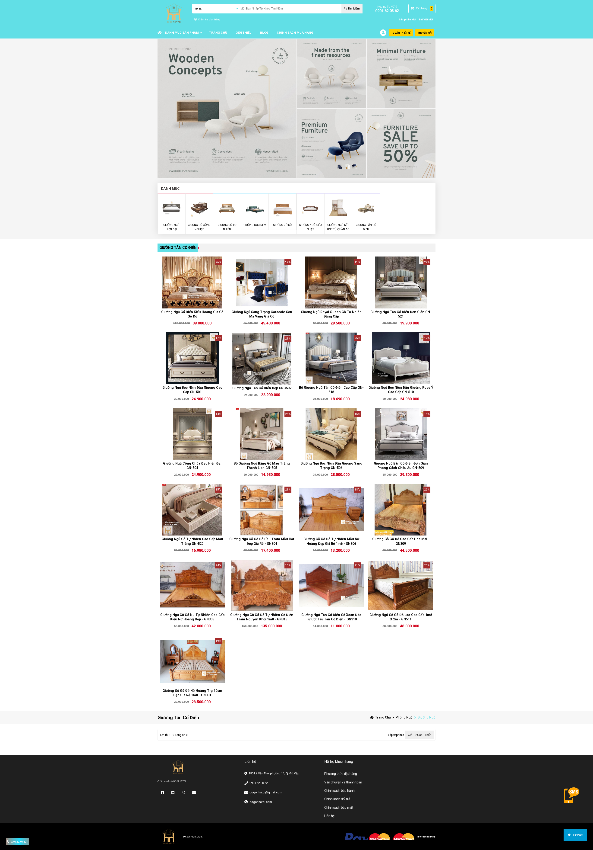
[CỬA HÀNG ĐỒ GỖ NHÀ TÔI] (160, 33)
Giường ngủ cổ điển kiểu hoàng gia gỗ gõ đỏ (192, 314)
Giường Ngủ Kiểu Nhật (310, 227)
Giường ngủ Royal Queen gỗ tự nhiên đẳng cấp (331, 314)
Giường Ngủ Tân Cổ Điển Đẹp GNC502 (261, 388)
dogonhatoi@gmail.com (265, 792)
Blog (264, 32)
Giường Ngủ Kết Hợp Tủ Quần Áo (338, 227)
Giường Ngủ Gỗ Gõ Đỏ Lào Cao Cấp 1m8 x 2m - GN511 (400, 617)
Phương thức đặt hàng (340, 774)
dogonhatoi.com (260, 802)
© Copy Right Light (192, 836)
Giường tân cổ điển (366, 227)
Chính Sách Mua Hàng (295, 32)
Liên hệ (329, 816)
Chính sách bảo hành (339, 790)
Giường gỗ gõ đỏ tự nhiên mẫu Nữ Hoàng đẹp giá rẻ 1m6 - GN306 (331, 541)
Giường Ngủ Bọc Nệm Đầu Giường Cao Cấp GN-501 (192, 390)
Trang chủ (383, 717)
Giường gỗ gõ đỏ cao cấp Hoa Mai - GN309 (400, 541)
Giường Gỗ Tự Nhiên (227, 227)
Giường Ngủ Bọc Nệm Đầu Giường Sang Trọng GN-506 (331, 466)
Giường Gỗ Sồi (282, 225)
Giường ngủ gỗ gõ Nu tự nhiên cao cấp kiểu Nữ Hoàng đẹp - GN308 (192, 617)
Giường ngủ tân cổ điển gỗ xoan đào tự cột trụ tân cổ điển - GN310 (331, 617)
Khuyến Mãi (424, 33)
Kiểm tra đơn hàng (209, 19)
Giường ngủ (426, 717)
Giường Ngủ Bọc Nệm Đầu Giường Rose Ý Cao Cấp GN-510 (401, 390)
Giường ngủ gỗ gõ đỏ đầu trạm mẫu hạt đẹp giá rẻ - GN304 (261, 541)
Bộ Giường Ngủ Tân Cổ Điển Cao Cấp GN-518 (331, 390)
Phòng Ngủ (404, 717)
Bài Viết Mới (426, 19)
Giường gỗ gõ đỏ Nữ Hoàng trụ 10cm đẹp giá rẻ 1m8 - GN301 (192, 693)
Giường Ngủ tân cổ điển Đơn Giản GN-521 (400, 314)
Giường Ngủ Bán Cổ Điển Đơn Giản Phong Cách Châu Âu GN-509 (401, 466)
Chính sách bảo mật (338, 807)
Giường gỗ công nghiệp (199, 227)
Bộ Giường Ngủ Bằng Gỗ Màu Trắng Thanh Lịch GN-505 (262, 466)
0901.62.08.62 (387, 11)
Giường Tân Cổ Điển (177, 247)
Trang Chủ (218, 32)
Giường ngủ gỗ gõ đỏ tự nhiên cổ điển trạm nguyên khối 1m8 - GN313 (261, 617)
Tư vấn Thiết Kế (400, 33)
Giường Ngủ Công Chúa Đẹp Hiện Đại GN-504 (192, 466)
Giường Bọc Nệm (254, 225)
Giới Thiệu (244, 32)
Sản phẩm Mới (407, 19)
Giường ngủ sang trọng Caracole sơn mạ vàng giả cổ (262, 314)
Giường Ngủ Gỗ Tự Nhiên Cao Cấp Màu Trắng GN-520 (192, 541)
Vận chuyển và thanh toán (343, 782)
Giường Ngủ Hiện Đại (171, 227)
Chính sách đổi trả (337, 799)
